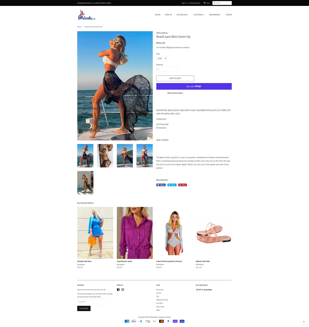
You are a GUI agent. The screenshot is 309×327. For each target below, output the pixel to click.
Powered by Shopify (165, 317)
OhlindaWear (154, 317)
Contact (158, 293)
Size (158, 53)
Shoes (229, 14)
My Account (160, 290)
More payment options (175, 93)
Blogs (158, 310)
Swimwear (214, 14)
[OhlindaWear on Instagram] (122, 290)
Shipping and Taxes (162, 300)
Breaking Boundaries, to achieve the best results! (94, 3)
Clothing (198, 14)
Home (157, 14)
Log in (184, 3)
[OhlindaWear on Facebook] (118, 290)
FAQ (157, 296)
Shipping (169, 47)
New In (168, 14)
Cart (208, 3)
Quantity (159, 64)
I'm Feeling (182, 14)
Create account (195, 3)
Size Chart (159, 303)
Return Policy (160, 307)
